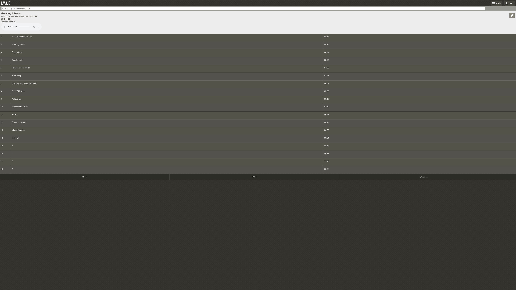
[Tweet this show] (512, 15)
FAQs (254, 176)
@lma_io (423, 176)
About (84, 176)
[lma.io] (6, 3)
